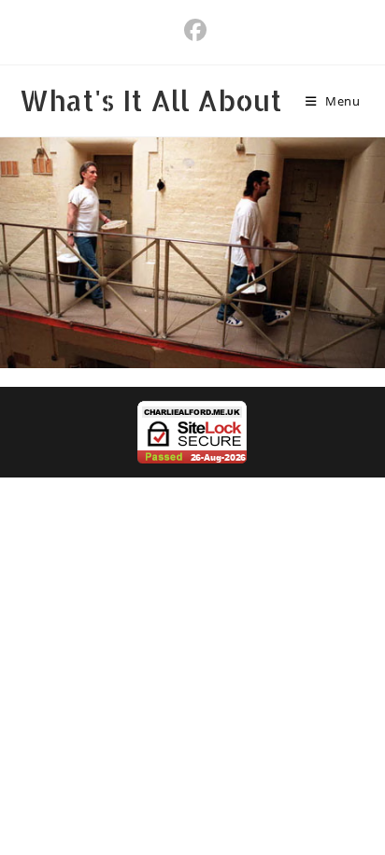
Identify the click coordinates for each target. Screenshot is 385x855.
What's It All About (151, 100)
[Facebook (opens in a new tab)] (192, 30)
